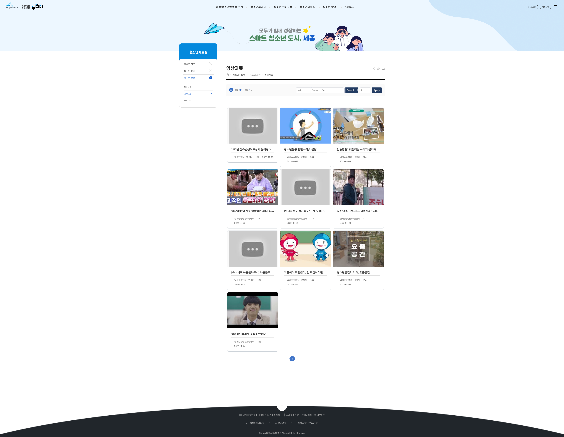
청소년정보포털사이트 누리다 (24, 6)
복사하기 (378, 68)
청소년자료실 (239, 74)
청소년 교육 (254, 74)
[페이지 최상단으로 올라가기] (282, 406)
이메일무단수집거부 (307, 423)
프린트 (383, 68)
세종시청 (545, 6)
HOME (227, 74)
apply (377, 90)
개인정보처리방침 (255, 423)
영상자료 (268, 74)
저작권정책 (281, 423)
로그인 (533, 6)
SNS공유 (374, 68)
